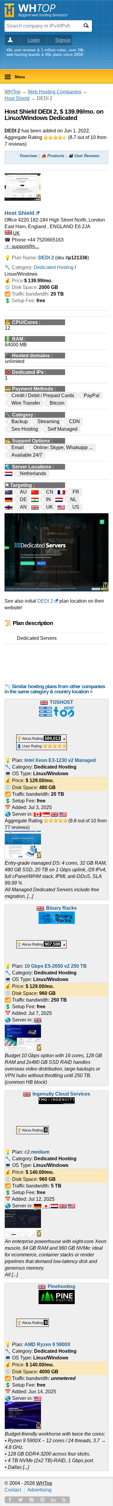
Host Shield (17, 98)
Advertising (39, 1489)
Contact (13, 1489)
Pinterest (42, 1499)
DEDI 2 (45, 601)
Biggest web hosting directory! (42, 15)
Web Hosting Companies (54, 91)
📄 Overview (25, 156)
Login (34, 40)
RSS (64, 1499)
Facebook (10, 1499)
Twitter (20, 1499)
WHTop (12, 91)
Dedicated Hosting (54, 267)
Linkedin (53, 1499)
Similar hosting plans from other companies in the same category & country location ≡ (55, 689)
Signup (63, 40)
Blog (31, 1499)
